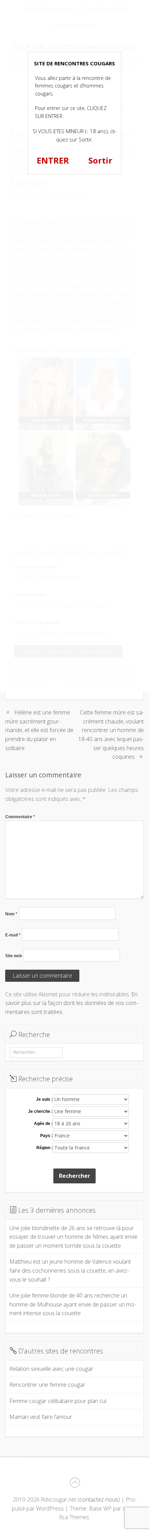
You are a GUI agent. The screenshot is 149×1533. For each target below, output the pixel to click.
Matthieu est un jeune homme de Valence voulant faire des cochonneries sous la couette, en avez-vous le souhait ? (70, 1270)
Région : (44, 1147)
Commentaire (20, 816)
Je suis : (44, 1099)
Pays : (46, 1135)
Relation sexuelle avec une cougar (51, 1369)
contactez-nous (98, 1499)
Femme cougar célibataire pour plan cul (57, 1401)
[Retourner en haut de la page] (74, 1482)
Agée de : (43, 1123)
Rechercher (74, 1176)
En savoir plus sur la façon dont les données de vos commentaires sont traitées (71, 1003)
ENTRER (53, 160)
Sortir (100, 160)
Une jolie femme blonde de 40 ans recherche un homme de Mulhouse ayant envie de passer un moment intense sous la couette (72, 1304)
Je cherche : (40, 1111)
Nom (11, 914)
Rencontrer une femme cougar (47, 1384)
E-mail (12, 935)
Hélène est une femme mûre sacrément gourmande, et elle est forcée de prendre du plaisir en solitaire (39, 730)
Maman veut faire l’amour (40, 1417)
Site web (13, 955)
